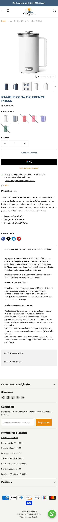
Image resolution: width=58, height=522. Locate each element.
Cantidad (5, 138)
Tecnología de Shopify (29, 517)
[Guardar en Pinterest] (19, 239)
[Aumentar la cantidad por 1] (24, 143)
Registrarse (44, 422)
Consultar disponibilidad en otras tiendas (20, 181)
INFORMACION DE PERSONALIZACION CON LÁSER (28, 249)
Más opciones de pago (29, 168)
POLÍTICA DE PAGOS (13, 362)
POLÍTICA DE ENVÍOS (13, 353)
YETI (7, 185)
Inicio (3, 21)
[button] (6, 86)
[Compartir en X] (8, 239)
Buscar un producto (29, 511)
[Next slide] (55, 87)
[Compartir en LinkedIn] (14, 239)
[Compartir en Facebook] (3, 239)
